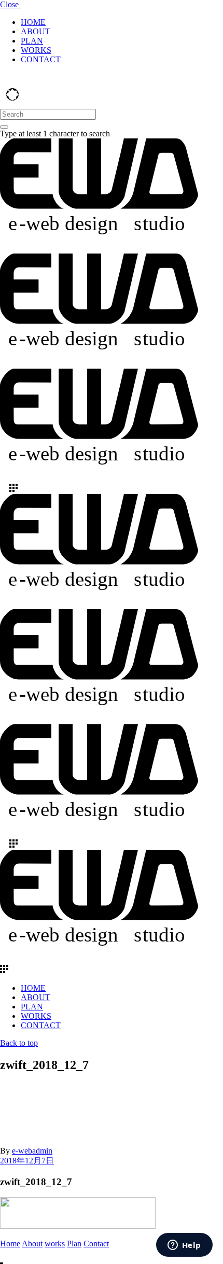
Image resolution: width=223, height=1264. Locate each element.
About (32, 1243)
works (55, 1243)
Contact (96, 1243)
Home (10, 1243)
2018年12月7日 (27, 1160)
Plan (74, 1243)
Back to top (19, 1042)
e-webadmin (32, 1150)
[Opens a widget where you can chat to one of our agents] (184, 1246)
